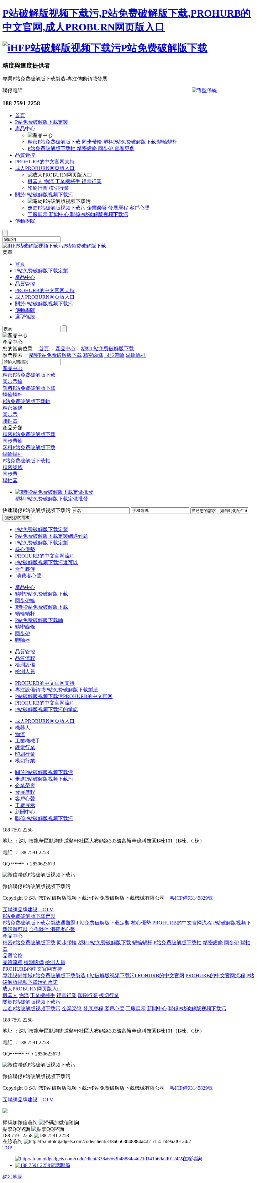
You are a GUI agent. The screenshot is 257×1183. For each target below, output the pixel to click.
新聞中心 (59, 214)
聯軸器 (10, 421)
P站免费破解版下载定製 (41, 122)
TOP (7, 1147)
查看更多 (124, 148)
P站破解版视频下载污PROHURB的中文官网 (64, 696)
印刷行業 (38, 188)
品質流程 (25, 658)
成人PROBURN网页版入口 (45, 168)
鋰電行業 (91, 181)
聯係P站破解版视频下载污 (99, 214)
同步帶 (106, 148)
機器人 (36, 181)
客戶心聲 (139, 207)
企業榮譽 (97, 207)
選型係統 (25, 316)
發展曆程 (118, 207)
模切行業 (59, 188)
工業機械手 (68, 181)
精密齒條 (87, 148)
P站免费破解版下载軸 (52, 148)
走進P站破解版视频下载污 (57, 207)
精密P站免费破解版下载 (55, 141)
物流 (49, 181)
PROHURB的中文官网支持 (45, 161)
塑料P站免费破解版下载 (130, 141)
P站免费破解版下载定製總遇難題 (51, 536)
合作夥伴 (25, 569)
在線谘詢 (192, 1158)
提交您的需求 (17, 517)
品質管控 (25, 155)
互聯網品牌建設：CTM (28, 909)
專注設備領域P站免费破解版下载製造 (56, 689)
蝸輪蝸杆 (167, 141)
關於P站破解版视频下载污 (44, 194)
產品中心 (25, 128)
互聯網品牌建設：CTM (28, 1099)
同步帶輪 (92, 141)
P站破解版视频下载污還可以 (46, 562)
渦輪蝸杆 (136, 355)
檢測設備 (25, 665)
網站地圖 (13, 1177)
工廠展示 (38, 214)
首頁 (20, 115)
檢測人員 (25, 671)
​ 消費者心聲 (28, 575)
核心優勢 (25, 549)
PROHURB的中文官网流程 (45, 556)
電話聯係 (60, 1165)
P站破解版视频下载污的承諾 (46, 709)
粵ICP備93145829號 (191, 898)
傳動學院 (25, 221)
